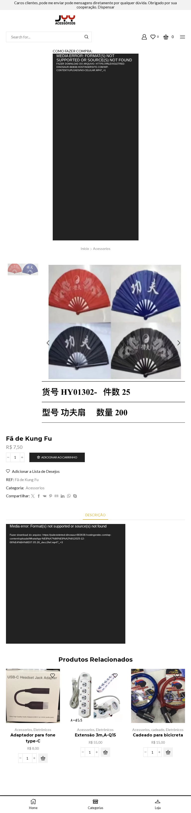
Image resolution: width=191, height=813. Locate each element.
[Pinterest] (50, 496)
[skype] (74, 496)
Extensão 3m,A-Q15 (95, 735)
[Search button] (87, 37)
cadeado (157, 729)
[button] (48, 343)
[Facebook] (39, 496)
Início (85, 248)
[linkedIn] (62, 496)
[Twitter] (33, 496)
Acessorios (101, 248)
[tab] (95, 515)
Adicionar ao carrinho (59, 457)
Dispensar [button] (106, 7)
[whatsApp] (69, 496)
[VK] (45, 496)
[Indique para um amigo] (56, 496)
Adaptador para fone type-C (32, 738)
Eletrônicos (42, 729)
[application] (96, 147)
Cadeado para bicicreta (158, 735)
